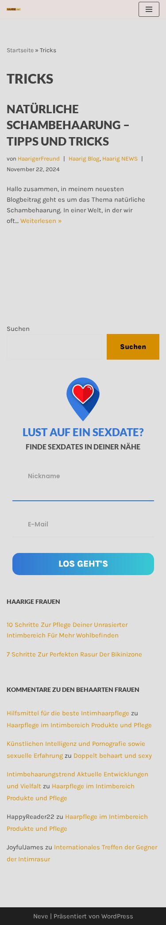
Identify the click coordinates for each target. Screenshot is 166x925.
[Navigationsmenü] (149, 9)
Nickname (44, 476)
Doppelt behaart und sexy (112, 756)
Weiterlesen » (41, 221)
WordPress (117, 916)
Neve (40, 916)
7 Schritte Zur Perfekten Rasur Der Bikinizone (74, 654)
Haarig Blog (84, 158)
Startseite (20, 50)
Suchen (18, 329)
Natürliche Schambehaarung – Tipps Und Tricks (68, 125)
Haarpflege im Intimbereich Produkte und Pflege (79, 725)
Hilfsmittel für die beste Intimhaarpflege (68, 713)
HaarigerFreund (39, 158)
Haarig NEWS (120, 158)
